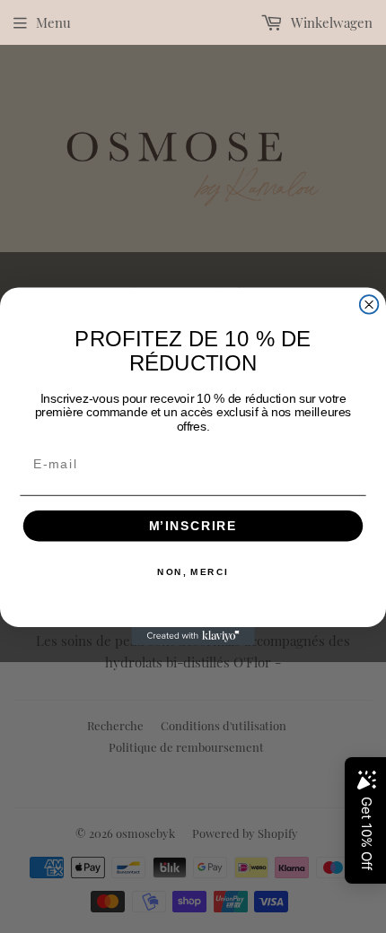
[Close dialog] (369, 304)
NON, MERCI (192, 572)
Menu (53, 22)
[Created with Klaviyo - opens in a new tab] (193, 636)
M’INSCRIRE (193, 526)
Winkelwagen (330, 22)
